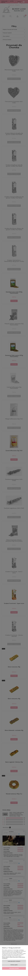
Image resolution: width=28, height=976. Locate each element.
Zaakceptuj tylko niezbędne (14, 961)
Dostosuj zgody (14, 964)
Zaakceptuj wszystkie (14, 968)
